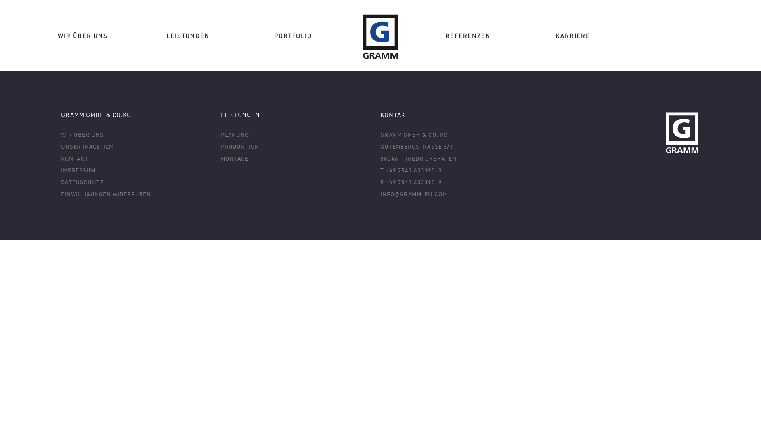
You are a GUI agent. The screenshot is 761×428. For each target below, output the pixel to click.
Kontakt (74, 158)
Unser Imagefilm (87, 146)
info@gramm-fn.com (413, 194)
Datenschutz (82, 182)
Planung (235, 134)
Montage (235, 158)
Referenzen (468, 35)
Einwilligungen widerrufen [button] (106, 194)
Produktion (240, 146)
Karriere (573, 35)
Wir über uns (83, 35)
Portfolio (293, 35)
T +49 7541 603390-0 (411, 170)
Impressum (78, 170)
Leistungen (188, 35)
